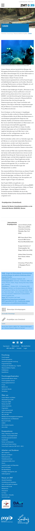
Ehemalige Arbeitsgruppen (16, 309)
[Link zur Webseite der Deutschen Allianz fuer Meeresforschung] (23, 504)
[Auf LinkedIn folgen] (17, 342)
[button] (32, 1)
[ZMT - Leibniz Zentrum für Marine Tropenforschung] (27, 5)
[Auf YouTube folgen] (14, 342)
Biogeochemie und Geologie (17, 299)
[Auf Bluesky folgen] (21, 342)
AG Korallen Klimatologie (8, 313)
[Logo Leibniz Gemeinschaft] (23, 519)
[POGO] (7, 519)
